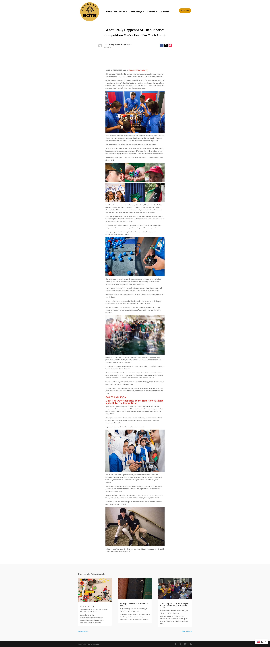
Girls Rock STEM (87, 606)
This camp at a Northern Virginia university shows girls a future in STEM (174, 605)
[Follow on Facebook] (161, 45)
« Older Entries (83, 631)
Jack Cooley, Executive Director (93, 609)
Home (108, 12)
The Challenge (135, 12)
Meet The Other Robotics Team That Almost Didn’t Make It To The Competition (134, 401)
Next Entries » (187, 631)
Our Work (150, 12)
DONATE (185, 10)
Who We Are (119, 12)
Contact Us (164, 12)
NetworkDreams (93, 644)
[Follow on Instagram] (170, 45)
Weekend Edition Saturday (138, 70)
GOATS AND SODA (115, 397)
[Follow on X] (166, 45)
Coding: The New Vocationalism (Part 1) (134, 604)
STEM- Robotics (93, 612)
